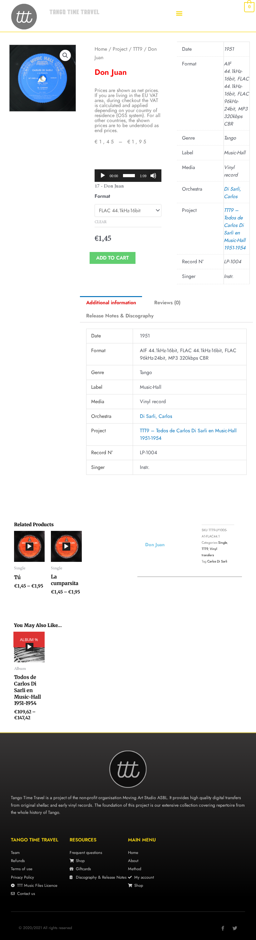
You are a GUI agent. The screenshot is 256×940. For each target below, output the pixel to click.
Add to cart (112, 257)
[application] (128, 175)
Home (101, 49)
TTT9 (137, 49)
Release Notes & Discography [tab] (120, 315)
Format (102, 196)
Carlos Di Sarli (217, 561)
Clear (100, 222)
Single (222, 542)
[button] (179, 13)
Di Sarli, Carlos (232, 192)
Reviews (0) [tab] (167, 302)
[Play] (103, 175)
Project (120, 49)
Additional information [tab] (111, 302)
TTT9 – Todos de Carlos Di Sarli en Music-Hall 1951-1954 (234, 229)
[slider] (129, 175)
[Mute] (153, 175)
